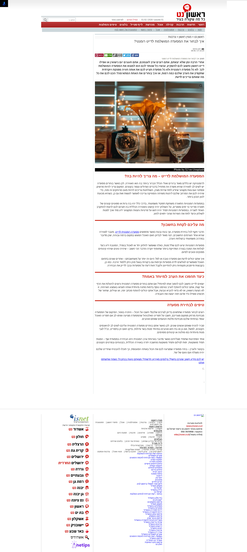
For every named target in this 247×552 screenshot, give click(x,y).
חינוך (160, 437)
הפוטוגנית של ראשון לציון (126, 29)
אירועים (142, 433)
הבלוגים (158, 439)
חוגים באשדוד (156, 528)
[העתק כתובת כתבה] (117, 56)
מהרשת (150, 24)
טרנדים (159, 445)
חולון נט (159, 544)
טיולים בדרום (156, 470)
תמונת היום (122, 433)
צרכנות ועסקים (103, 451)
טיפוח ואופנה (156, 474)
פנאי (200, 29)
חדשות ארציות (147, 428)
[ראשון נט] (199, 415)
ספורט (151, 433)
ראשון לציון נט (156, 451)
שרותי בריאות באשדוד (152, 522)
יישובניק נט (157, 500)
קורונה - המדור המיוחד (150, 447)
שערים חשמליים (155, 455)
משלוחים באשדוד (154, 506)
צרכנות (181, 29)
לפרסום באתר (117, 20)
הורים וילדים (157, 482)
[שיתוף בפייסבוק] (135, 56)
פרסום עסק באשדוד (153, 514)
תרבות (180, 24)
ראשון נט (199, 36)
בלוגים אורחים (116, 441)
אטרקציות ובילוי (137, 445)
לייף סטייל (137, 24)
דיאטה (159, 476)
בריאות (150, 445)
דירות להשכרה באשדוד (152, 512)
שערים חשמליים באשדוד (151, 534)
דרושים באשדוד (155, 526)
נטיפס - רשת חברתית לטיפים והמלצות (146, 494)
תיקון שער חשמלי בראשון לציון (149, 484)
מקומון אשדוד (156, 486)
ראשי (201, 24)
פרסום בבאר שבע (154, 518)
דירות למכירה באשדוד (152, 510)
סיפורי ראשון (146, 29)
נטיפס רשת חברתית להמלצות (149, 453)
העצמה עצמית (155, 466)
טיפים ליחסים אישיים (153, 463)
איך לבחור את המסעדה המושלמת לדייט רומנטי (180, 59)
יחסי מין (159, 478)
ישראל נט (158, 488)
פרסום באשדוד (155, 538)
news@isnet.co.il (194, 426)
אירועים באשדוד (155, 524)
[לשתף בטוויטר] (126, 56)
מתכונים (158, 480)
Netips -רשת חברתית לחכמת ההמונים (146, 457)
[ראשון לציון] (185, 21)
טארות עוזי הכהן (132, 441)
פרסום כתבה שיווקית (153, 542)
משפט (159, 428)
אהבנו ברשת (130, 451)
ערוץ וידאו (143, 451)
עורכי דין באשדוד (155, 532)
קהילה (169, 24)
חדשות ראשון (155, 426)
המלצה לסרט (156, 459)
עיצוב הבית (157, 472)
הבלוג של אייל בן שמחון (152, 441)
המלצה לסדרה (155, 461)
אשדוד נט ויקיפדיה (154, 540)
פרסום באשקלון (155, 516)
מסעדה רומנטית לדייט (127, 231)
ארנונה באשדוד (155, 530)
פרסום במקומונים (155, 502)
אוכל (160, 24)
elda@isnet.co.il (181, 434)
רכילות (159, 433)
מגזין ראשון (185, 36)
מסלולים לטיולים (155, 468)
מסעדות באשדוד (155, 508)
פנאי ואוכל (117, 451)
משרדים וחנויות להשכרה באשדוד (148, 520)
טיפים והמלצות (108, 24)
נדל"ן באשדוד (156, 490)
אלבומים (158, 430)
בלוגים (124, 24)
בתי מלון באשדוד (155, 498)
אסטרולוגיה (169, 29)
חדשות (191, 24)
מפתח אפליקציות (132, 449)
